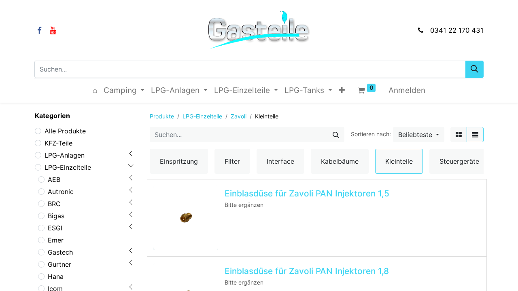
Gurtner (59, 264)
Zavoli (238, 116)
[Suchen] (474, 69)
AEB (54, 179)
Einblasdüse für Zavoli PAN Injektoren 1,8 (307, 271)
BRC (54, 204)
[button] (341, 91)
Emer (56, 240)
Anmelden (406, 90)
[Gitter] (458, 134)
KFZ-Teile (58, 143)
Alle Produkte (65, 131)
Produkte (162, 116)
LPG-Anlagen (65, 155)
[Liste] (475, 134)
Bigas (56, 216)
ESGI (55, 228)
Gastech (60, 252)
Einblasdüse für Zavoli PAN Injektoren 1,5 (307, 193)
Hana (56, 276)
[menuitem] (94, 91)
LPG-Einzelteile (68, 167)
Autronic (61, 192)
